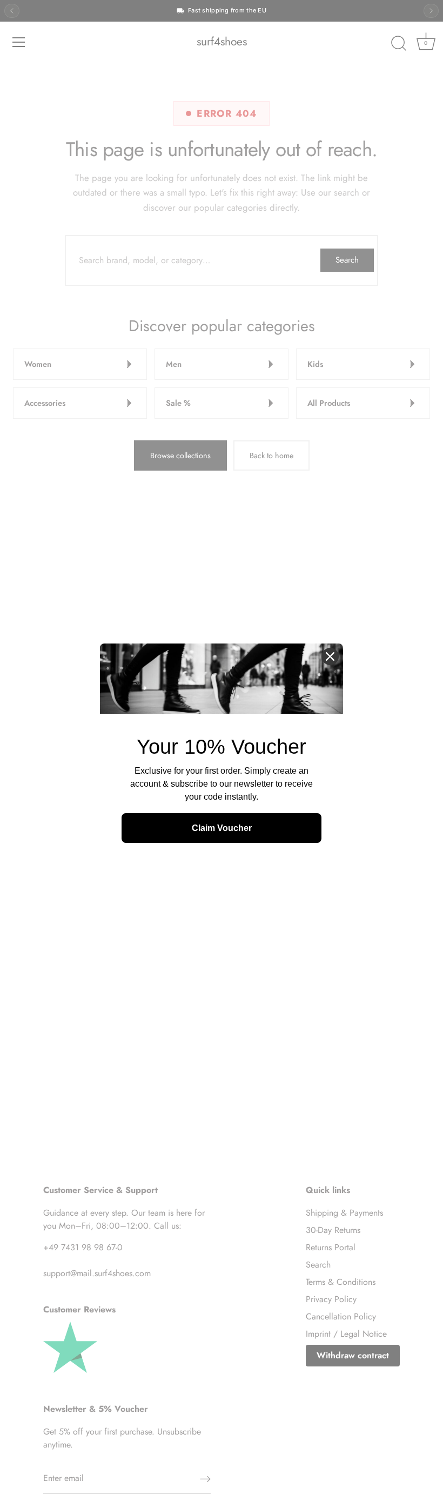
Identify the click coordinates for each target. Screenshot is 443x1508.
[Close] (330, 656)
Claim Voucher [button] (222, 828)
